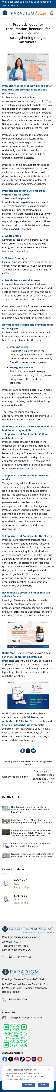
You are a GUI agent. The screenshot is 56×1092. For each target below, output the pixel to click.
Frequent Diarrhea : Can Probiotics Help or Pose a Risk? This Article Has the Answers (32, 855)
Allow (43, 1084)
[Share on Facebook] (22, 750)
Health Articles (31, 761)
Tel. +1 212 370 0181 (20, 957)
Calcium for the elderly (15, 777)
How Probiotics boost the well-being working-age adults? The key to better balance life (30, 809)
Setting (28, 1084)
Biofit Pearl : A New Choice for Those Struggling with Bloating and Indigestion (31, 821)
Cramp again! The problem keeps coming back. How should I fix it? (43, 777)
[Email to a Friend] (33, 750)
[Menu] (5, 12)
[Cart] (52, 12)
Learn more (25, 1079)
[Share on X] (28, 750)
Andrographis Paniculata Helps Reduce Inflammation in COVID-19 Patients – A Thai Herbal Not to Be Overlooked (30, 833)
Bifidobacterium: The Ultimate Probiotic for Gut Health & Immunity (31, 845)
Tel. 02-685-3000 (18, 999)
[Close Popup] (48, 1070)
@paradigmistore (12, 1053)
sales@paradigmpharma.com (25, 1018)
